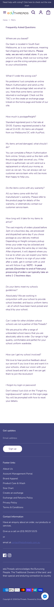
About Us (8, 468)
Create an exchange (13, 492)
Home (5, 20)
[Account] (41, 11)
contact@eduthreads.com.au (26, 542)
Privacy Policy (10, 502)
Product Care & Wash (14, 483)
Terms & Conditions (13, 507)
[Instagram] (9, 555)
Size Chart (8, 488)
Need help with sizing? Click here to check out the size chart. (27, 4)
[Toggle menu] (3, 12)
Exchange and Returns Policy (18, 497)
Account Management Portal (18, 473)
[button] (45, 597)
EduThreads (21, 599)
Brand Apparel (10, 478)
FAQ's (13, 20)
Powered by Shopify (35, 599)
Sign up (12, 448)
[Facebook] (4, 555)
